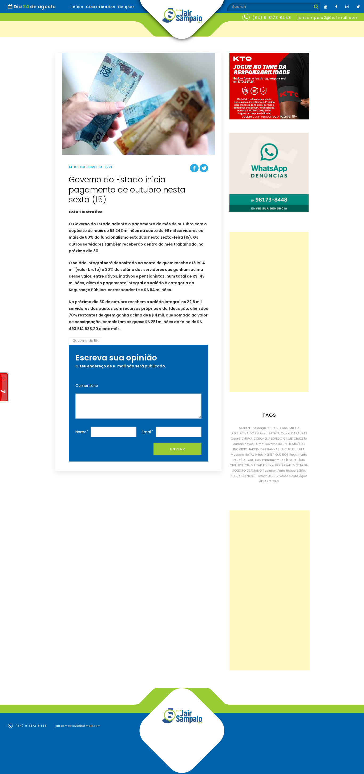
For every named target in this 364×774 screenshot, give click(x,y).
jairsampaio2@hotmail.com (328, 17)
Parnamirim (271, 460)
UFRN (272, 476)
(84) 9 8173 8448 (271, 17)
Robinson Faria (274, 470)
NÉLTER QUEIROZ (276, 454)
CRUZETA (300, 438)
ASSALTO (274, 428)
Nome (81, 432)
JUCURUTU (289, 449)
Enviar (177, 449)
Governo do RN (85, 340)
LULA (301, 449)
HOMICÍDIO (296, 444)
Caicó (285, 433)
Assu (264, 433)
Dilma (259, 444)
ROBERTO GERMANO (247, 470)
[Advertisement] (269, 312)
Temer (262, 476)
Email (147, 432)
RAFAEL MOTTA (292, 465)
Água (303, 476)
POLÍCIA (286, 460)
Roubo (291, 470)
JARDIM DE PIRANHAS (264, 449)
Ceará (235, 438)
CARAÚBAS (299, 433)
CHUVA (246, 438)
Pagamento (298, 454)
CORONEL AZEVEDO (267, 438)
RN (306, 465)
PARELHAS (253, 460)
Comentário (86, 385)
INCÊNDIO (240, 449)
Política (268, 465)
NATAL (249, 454)
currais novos (243, 444)
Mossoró (237, 454)
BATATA (274, 433)
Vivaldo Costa (287, 476)
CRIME (288, 438)
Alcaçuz (260, 428)
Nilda (259, 454)
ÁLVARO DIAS (269, 481)
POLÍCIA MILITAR (250, 465)
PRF (277, 465)
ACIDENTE (246, 428)
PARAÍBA (239, 460)
